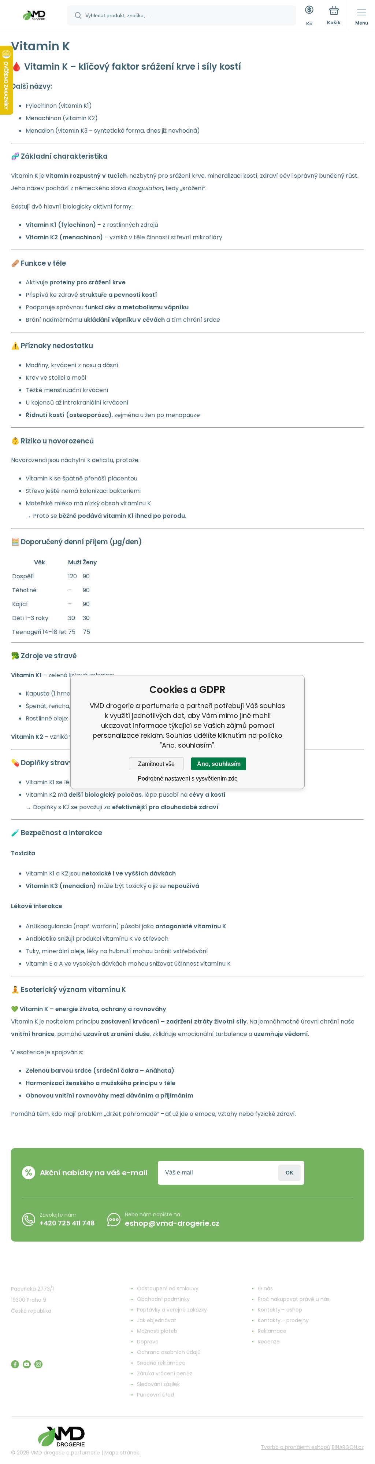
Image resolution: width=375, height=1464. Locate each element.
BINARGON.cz (348, 1447)
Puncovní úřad (155, 1394)
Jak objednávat (156, 1320)
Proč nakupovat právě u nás (294, 1299)
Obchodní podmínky (163, 1299)
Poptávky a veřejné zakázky (172, 1309)
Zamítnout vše (156, 764)
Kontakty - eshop (280, 1309)
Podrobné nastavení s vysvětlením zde (188, 778)
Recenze (269, 1341)
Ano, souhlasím (219, 764)
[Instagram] (38, 1364)
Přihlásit (289, 1173)
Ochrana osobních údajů (169, 1352)
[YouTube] (27, 1364)
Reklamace (272, 1331)
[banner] (34, 16)
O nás (265, 1288)
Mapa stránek (121, 1452)
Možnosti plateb (157, 1331)
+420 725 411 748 (67, 1223)
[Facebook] (15, 1364)
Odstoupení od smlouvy (167, 1288)
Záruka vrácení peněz (164, 1373)
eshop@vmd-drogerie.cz (172, 1223)
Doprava (148, 1341)
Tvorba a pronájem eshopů (295, 1447)
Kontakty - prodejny (283, 1320)
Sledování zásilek (158, 1384)
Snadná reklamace (161, 1363)
